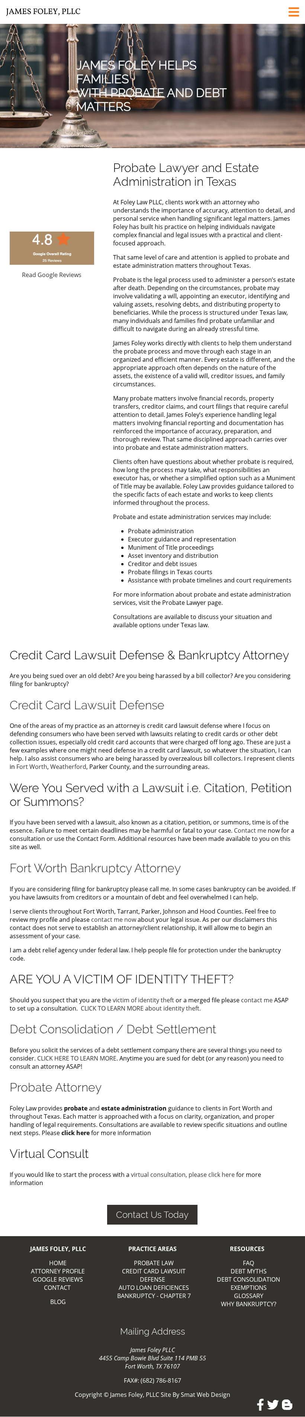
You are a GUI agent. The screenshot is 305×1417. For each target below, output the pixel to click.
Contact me (250, 830)
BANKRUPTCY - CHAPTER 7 (154, 1296)
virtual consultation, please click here (183, 1175)
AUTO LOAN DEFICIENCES (154, 1288)
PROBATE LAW (154, 1263)
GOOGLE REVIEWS (58, 1279)
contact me (257, 1000)
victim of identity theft (143, 1000)
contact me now (114, 919)
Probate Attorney (56, 1087)
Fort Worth (31, 767)
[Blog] (287, 1405)
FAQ (248, 1263)
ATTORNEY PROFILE (58, 1271)
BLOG (58, 1302)
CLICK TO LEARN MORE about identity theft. (141, 1008)
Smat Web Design (205, 1395)
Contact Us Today (152, 1214)
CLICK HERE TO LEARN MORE (76, 1058)
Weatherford (68, 767)
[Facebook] (260, 1405)
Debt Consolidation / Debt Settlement (113, 1029)
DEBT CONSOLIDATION (248, 1279)
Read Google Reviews (51, 275)
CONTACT (57, 1288)
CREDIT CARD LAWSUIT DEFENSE (154, 1275)
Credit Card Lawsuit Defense (87, 705)
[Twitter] (273, 1405)
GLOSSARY (248, 1296)
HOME (58, 1263)
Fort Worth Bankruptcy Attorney (95, 868)
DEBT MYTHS (249, 1271)
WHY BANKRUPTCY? (248, 1304)
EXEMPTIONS (249, 1288)
